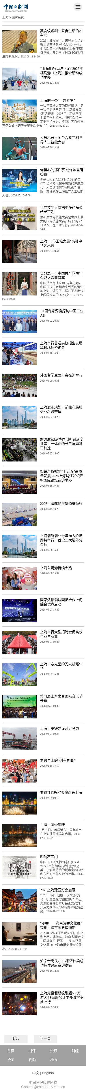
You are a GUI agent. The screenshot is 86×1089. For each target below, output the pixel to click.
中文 (35, 1073)
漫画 (10, 1060)
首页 (10, 1051)
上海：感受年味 (52, 825)
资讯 (53, 1051)
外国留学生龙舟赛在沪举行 (61, 375)
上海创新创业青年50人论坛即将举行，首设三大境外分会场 (61, 540)
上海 (5, 17)
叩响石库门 (49, 857)
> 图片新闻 (16, 17)
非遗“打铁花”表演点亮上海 (61, 792)
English (48, 1073)
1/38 (16, 1038)
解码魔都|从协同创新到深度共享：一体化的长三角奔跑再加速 (61, 443)
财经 (75, 1051)
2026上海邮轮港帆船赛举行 (61, 504)
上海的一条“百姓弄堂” (57, 100)
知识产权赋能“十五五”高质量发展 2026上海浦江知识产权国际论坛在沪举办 (61, 476)
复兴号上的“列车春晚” (57, 760)
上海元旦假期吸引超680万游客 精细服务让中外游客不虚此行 (61, 997)
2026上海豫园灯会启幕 (57, 890)
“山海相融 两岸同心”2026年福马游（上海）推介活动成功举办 (61, 73)
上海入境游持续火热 (56, 568)
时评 (32, 1051)
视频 (32, 1060)
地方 (53, 1060)
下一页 (45, 1038)
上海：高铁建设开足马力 (59, 728)
